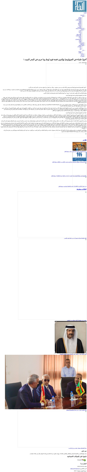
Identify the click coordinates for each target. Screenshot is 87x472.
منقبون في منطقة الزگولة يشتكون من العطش (76, 320)
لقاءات (80, 30)
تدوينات (79, 51)
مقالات (79, 52)
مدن (80, 47)
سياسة (80, 17)
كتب (80, 49)
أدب (80, 33)
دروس (80, 32)
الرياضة (79, 24)
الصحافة (79, 23)
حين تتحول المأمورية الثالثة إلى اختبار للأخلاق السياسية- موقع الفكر (72, 186)
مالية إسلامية (78, 35)
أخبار (83, 16)
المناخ (80, 25)
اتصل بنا (82, 56)
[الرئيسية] (79, 11)
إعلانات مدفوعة (81, 189)
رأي (83, 50)
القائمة (85, 12)
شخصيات (79, 46)
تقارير (84, 140)
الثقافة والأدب (78, 19)
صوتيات (82, 29)
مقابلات (82, 53)
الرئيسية (82, 15)
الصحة (80, 21)
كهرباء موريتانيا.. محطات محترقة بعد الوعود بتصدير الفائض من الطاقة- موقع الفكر (69, 162)
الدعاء (80, 40)
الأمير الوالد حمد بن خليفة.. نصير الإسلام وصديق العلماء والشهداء (73, 354)
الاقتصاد (79, 18)
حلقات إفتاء (78, 34)
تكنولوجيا (79, 27)
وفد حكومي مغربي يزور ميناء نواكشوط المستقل (76, 410)
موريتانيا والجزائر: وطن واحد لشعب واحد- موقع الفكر (75, 151)
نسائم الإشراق (78, 39)
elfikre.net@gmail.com (75, 468)
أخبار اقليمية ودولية (80, 28)
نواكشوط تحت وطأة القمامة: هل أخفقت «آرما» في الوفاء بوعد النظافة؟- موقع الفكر (68, 175)
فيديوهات (82, 44)
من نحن (82, 55)
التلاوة (80, 41)
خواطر (80, 36)
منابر (80, 38)
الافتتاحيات (81, 42)
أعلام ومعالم (81, 45)
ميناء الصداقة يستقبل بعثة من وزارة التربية (77, 448)
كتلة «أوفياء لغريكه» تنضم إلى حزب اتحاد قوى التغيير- (75, 238)
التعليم (80, 22)
